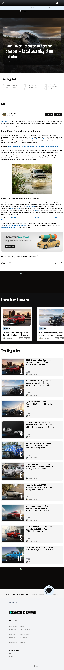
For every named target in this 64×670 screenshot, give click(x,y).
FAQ (10, 632)
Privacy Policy (12, 629)
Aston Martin (31, 206)
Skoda (18, 208)
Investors (22, 640)
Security (21, 624)
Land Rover (4, 121)
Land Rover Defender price (37, 139)
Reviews (33, 8)
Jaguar (26, 154)
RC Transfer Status (24, 637)
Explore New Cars (13, 642)
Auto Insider (24, 8)
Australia (11, 656)
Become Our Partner (24, 634)
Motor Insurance (13, 626)
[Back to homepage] (5, 3)
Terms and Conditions (25, 629)
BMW (12, 208)
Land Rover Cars (33, 256)
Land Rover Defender (22, 256)
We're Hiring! (12, 634)
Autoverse (3, 256)
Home (15, 8)
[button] (2, 263)
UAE (10, 653)
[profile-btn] (57, 3)
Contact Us (11, 624)
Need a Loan (12, 637)
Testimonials (22, 632)
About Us (22, 626)
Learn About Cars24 (45, 8)
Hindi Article (22, 642)
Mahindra (37, 210)
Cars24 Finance (12, 640)
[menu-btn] (61, 3)
